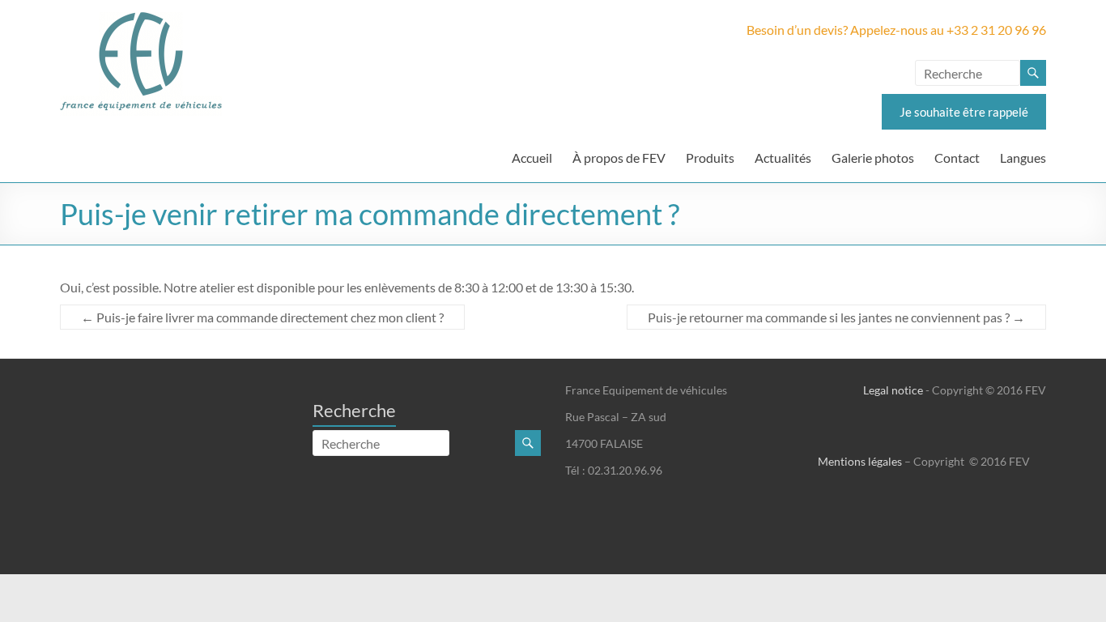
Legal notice (893, 390)
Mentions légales (860, 461)
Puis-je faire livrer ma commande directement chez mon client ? (262, 317)
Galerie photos (873, 157)
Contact (957, 157)
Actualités (783, 157)
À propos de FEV (619, 157)
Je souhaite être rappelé (964, 111)
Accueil (532, 157)
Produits (710, 157)
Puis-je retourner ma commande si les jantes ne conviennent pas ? (836, 317)
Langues (1023, 157)
